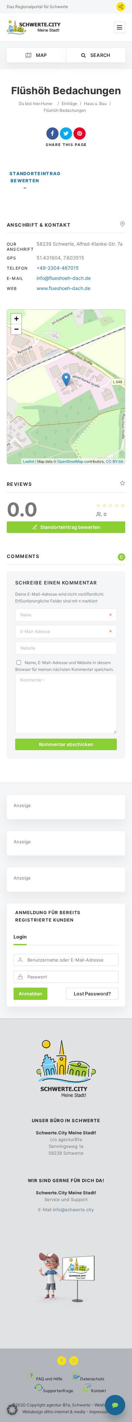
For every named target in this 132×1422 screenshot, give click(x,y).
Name (25, 614)
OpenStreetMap (70, 461)
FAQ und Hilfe (49, 1378)
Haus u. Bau (95, 103)
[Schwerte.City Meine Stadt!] (35, 27)
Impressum (99, 1411)
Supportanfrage (58, 1390)
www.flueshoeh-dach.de (63, 288)
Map (41, 55)
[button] (12, 1410)
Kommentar (32, 679)
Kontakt (98, 1390)
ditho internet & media (64, 1411)
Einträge (69, 103)
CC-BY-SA (114, 461)
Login (20, 937)
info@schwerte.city (73, 1209)
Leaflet (28, 461)
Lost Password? (92, 993)
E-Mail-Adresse (35, 631)
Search (99, 55)
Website (27, 648)
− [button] (16, 329)
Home (46, 103)
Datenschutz (92, 1378)
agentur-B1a (58, 1404)
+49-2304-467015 (58, 268)
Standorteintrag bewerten (35, 177)
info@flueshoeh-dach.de (64, 278)
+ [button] (16, 318)
